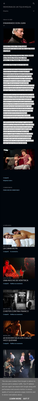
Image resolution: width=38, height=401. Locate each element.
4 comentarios (14, 251)
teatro (10, 180)
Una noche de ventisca (15, 280)
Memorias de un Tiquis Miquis (17, 7)
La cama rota (10, 248)
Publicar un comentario (11, 190)
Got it (26, 399)
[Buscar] (34, 3)
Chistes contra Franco (16, 311)
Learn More (15, 399)
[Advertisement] (19, 208)
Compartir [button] (6, 178)
